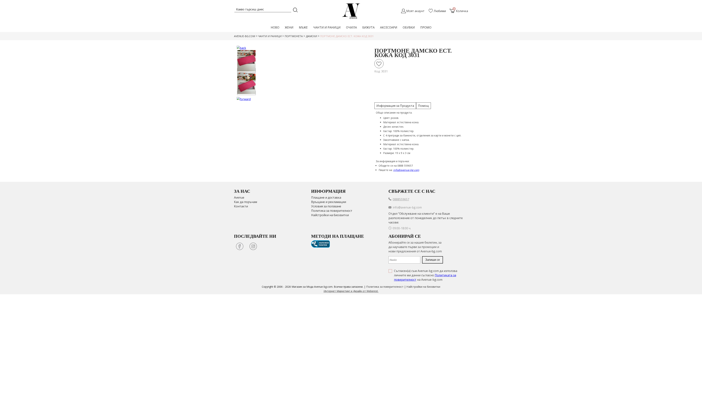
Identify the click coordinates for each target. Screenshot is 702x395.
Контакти (241, 206)
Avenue (239, 197)
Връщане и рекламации (328, 202)
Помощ (423, 106)
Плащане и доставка (326, 197)
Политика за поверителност (331, 211)
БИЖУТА (368, 27)
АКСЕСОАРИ (388, 27)
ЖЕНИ (289, 27)
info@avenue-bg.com (406, 170)
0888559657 (401, 199)
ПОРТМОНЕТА (294, 36)
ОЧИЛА (351, 27)
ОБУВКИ (409, 27)
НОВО (275, 27)
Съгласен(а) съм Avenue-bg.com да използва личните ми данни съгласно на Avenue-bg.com (425, 275)
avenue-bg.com (244, 36)
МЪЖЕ (303, 27)
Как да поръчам (245, 202)
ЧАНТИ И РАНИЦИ (327, 27)
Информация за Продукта (395, 106)
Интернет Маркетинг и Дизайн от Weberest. (351, 291)
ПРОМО (425, 27)
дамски (311, 36)
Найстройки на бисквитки (330, 215)
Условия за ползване (326, 206)
